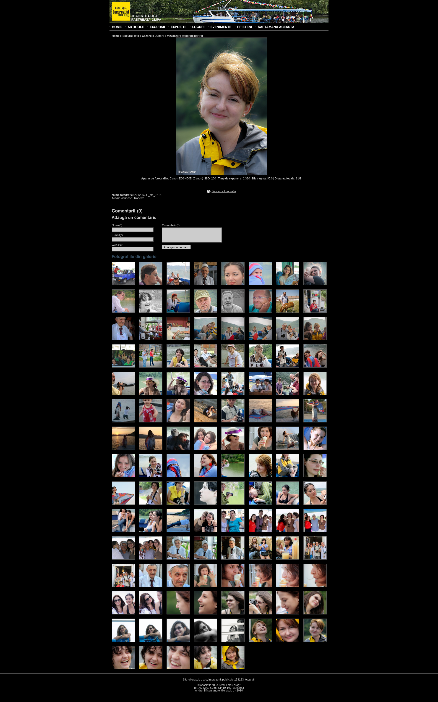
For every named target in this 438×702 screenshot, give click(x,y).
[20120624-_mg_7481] (123, 641)
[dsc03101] (178, 421)
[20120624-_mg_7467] (233, 613)
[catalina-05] (150, 476)
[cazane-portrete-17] (205, 531)
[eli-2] (150, 503)
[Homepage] (121, 11)
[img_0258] (287, 394)
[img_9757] (205, 366)
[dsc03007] (260, 421)
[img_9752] (233, 366)
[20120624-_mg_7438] (178, 613)
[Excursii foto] (157, 27)
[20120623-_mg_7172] (178, 586)
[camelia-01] (260, 476)
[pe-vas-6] (315, 531)
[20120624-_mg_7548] (233, 668)
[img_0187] (178, 394)
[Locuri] (198, 27)
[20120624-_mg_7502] (287, 641)
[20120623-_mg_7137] (205, 558)
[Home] (117, 27)
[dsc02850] (315, 421)
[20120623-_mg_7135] (178, 558)
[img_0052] (315, 394)
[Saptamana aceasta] (276, 27)
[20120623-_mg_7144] (260, 558)
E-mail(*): (117, 235)
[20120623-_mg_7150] (123, 586)
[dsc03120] (178, 449)
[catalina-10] (233, 476)
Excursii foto (131, 35)
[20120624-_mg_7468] (260, 613)
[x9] (178, 531)
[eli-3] (178, 503)
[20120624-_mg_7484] (178, 641)
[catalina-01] (287, 449)
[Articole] (136, 27)
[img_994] (315, 366)
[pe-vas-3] (123, 558)
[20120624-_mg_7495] (260, 641)
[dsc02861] (150, 421)
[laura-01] (315, 476)
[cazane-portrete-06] (233, 531)
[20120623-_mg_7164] (150, 586)
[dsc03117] (233, 421)
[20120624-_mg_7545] (205, 668)
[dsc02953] (205, 421)
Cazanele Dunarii (153, 35)
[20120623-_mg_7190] (315, 586)
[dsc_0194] (205, 284)
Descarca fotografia (224, 191)
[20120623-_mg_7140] (233, 558)
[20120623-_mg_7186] (260, 586)
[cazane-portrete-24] (233, 449)
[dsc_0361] (150, 284)
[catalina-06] (178, 476)
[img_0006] (260, 366)
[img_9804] (205, 394)
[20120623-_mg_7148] (315, 558)
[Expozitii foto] (178, 27)
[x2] (123, 531)
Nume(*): (117, 225)
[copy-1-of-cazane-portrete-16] (287, 531)
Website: (117, 245)
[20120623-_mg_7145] (287, 558)
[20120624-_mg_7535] (178, 668)
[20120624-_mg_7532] (150, 668)
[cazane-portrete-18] (260, 531)
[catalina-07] (205, 476)
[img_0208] (150, 394)
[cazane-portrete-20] (287, 476)
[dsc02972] (287, 421)
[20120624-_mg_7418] (150, 613)
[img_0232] (233, 394)
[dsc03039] (123, 421)
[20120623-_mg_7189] (287, 586)
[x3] (287, 503)
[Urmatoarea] (244, 106)
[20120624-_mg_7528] (123, 668)
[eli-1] (205, 503)
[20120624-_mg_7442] (205, 613)
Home (116, 35)
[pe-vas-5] (150, 558)
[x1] (150, 531)
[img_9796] (260, 394)
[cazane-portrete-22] (260, 503)
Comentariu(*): (171, 225)
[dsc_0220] (123, 284)
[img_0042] (287, 366)
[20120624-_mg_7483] (150, 641)
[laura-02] (123, 503)
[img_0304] (123, 394)
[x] (315, 503)
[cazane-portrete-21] (233, 503)
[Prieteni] (244, 27)
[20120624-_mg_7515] (315, 641)
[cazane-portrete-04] (260, 449)
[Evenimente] (220, 27)
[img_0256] (178, 366)
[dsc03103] (205, 449)
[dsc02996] (123, 449)
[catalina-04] (123, 476)
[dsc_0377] (178, 284)
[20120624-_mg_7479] (315, 613)
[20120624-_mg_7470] (287, 613)
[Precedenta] (198, 106)
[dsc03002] (150, 449)
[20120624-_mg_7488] (233, 641)
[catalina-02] (315, 449)
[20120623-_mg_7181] (233, 586)
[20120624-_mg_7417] (123, 613)
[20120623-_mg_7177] (205, 586)
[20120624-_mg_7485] (205, 641)
